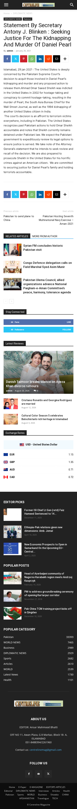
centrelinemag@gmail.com (46, 749)
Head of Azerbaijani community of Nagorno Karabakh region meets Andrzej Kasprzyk (48, 577)
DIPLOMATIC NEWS (22, 13)
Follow (66, 329)
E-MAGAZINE (36, 787)
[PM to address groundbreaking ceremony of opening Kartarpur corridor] (12, 596)
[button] (6, 5)
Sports (20, 794)
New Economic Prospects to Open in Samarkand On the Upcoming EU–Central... (45, 548)
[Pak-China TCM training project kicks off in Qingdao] (12, 613)
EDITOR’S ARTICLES (55, 787)
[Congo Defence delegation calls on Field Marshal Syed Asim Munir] (12, 267)
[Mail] (38, 774)
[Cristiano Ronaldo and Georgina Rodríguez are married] (11, 403)
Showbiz (54, 794)
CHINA (65, 794)
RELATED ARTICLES (17, 236)
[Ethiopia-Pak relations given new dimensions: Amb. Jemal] (12, 532)
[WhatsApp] (31, 58)
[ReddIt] (48, 58)
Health (66, 790)
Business (42, 794)
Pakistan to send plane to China (19, 218)
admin (10, 50)
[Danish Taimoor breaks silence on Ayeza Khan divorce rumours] (38, 372)
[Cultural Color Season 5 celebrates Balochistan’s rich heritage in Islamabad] (11, 419)
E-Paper (22, 787)
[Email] (56, 58)
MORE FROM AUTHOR (44, 236)
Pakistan (27, 19)
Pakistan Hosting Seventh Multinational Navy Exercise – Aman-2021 (56, 220)
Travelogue (43, 798)
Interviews (44, 790)
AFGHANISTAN (26, 798)
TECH (55, 798)
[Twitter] (15, 58)
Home (7, 13)
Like (69, 322)
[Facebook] (7, 58)
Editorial (8, 790)
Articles (56, 790)
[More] (65, 58)
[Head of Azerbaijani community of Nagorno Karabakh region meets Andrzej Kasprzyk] (12, 578)
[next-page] (11, 301)
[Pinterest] (23, 58)
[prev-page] (6, 301)
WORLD (31, 794)
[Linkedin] (40, 58)
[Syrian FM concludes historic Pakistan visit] (12, 250)
